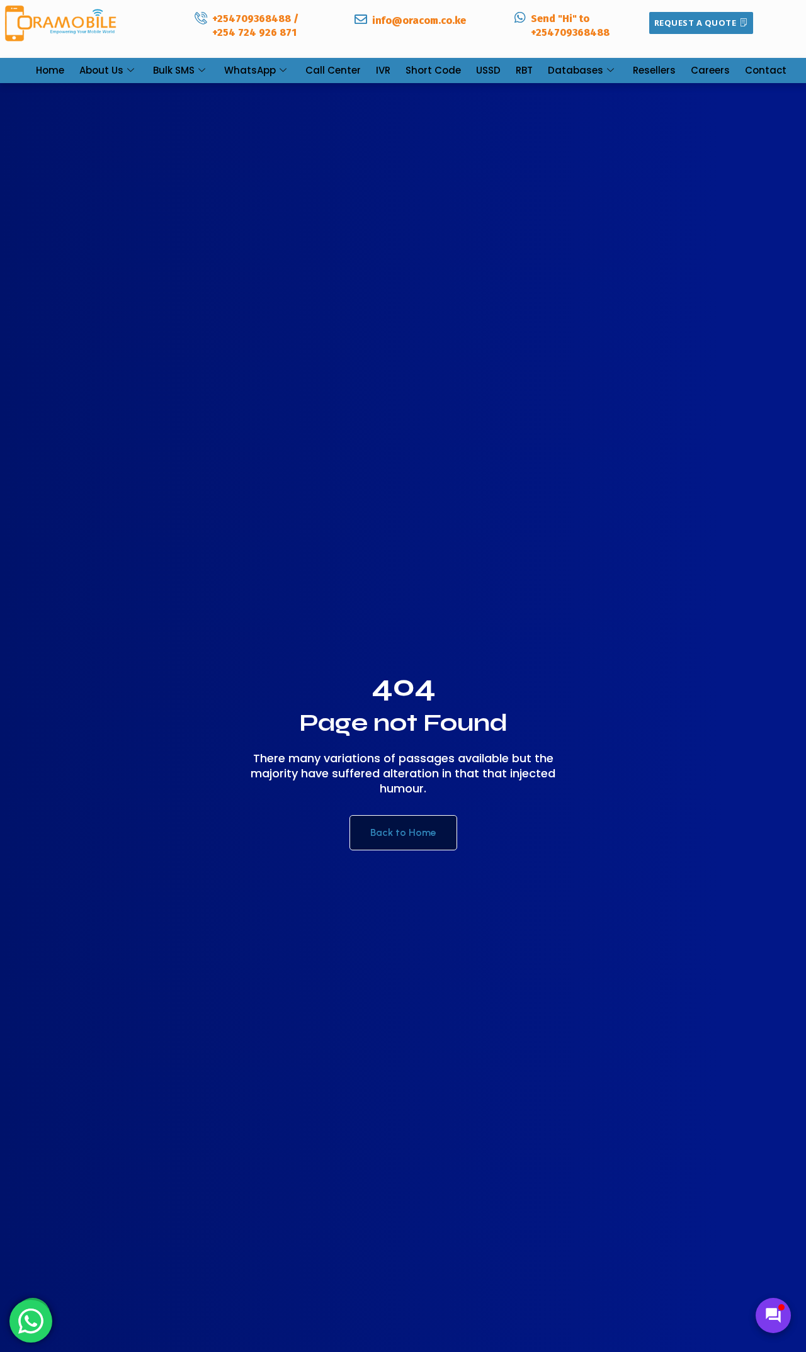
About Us (101, 70)
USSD (488, 70)
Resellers (654, 70)
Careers (710, 70)
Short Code (433, 70)
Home (50, 70)
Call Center (333, 70)
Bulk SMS (174, 70)
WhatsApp (250, 70)
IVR (383, 70)
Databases (575, 70)
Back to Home (403, 832)
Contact (765, 70)
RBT (524, 70)
